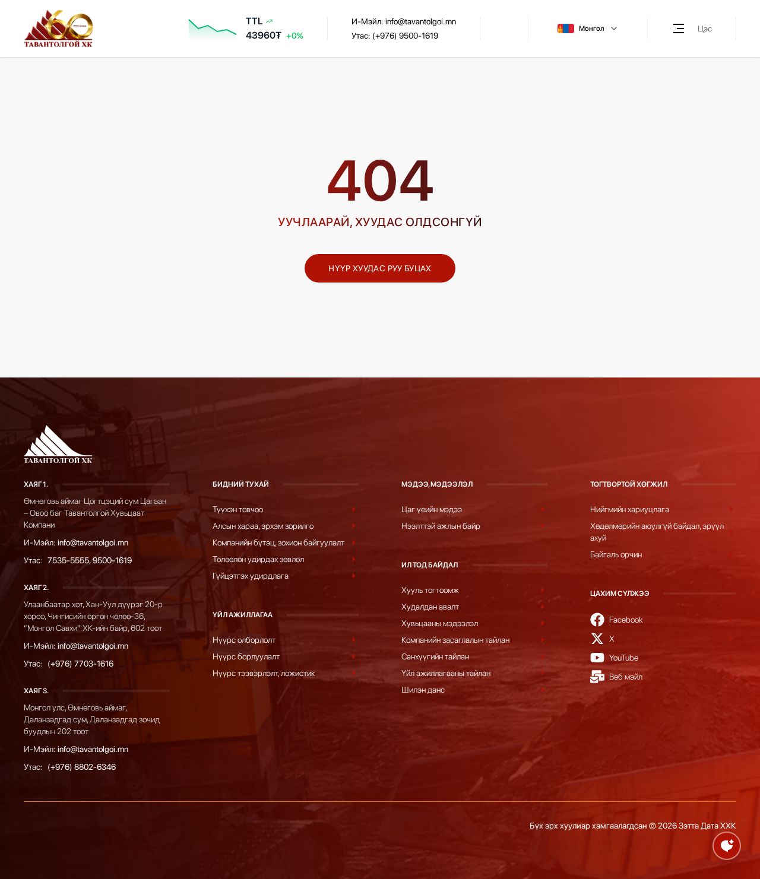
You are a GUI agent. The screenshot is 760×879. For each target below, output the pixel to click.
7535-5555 (68, 560)
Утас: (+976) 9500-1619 (395, 35)
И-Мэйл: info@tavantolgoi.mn (404, 21)
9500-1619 (112, 560)
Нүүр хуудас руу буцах (379, 268)
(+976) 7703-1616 (80, 663)
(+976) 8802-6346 (82, 767)
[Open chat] (726, 846)
